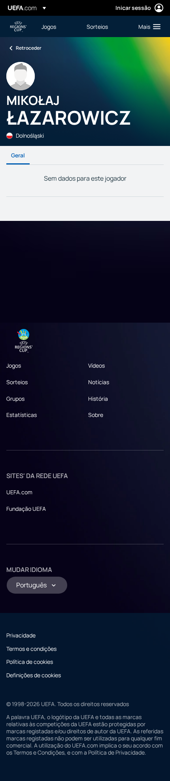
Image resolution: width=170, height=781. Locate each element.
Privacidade (21, 635)
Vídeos (96, 365)
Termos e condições (31, 648)
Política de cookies (29, 661)
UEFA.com (19, 492)
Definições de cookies (33, 675)
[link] (48, 26)
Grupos (15, 398)
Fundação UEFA (26, 508)
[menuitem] (57, 26)
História (98, 398)
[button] (147, 26)
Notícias (98, 382)
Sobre (95, 415)
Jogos (13, 365)
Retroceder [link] (29, 48)
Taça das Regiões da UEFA (18, 26)
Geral (18, 155)
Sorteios (17, 382)
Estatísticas (21, 415)
